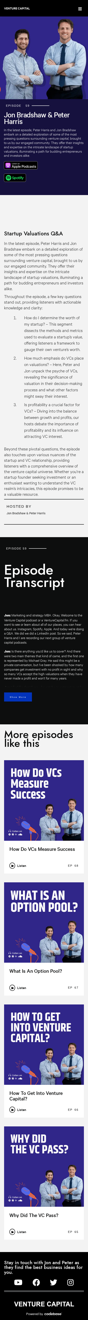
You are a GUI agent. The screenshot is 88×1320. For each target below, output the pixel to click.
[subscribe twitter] (53, 1282)
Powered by (35, 1313)
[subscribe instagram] (70, 1282)
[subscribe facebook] (36, 1282)
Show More (18, 696)
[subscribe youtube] (18, 1282)
